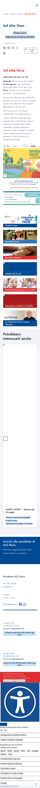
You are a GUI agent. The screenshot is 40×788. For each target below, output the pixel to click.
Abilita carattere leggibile (12, 740)
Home (5, 13)
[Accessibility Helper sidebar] (20, 703)
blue (23, 751)
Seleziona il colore (9, 747)
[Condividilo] (9, 48)
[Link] (20, 220)
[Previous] (5, 438)
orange (35, 751)
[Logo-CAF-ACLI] (16, 617)
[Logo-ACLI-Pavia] (13, 572)
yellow (3, 754)
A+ (5, 730)
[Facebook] (20, 604)
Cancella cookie (8, 768)
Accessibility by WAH (9, 786)
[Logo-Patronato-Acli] (13, 645)
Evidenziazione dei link (11, 764)
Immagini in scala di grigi (12, 773)
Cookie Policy (9, 680)
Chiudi (4, 724)
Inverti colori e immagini (11, 778)
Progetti (6, 594)
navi (10, 754)
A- (2, 730)
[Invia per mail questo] (5, 48)
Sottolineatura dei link (10, 759)
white (9, 751)
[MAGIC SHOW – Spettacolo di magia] (20, 424)
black (3, 751)
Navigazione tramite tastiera (13, 735)
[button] (37, 5)
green (16, 751)
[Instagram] (24, 604)
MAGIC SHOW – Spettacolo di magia (20, 511)
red (28, 751)
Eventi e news (16, 13)
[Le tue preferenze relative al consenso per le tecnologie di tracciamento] (36, 784)
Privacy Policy (20, 680)
